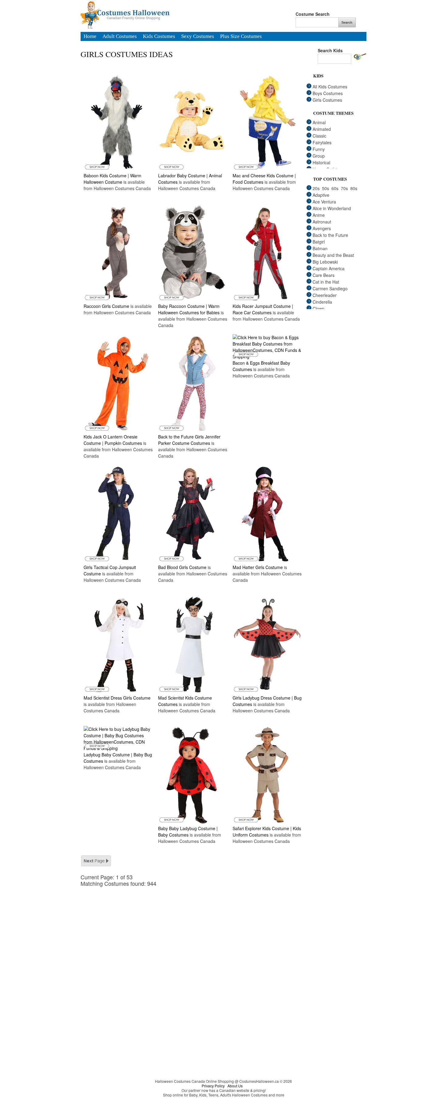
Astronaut (322, 222)
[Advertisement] (196, 929)
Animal (319, 122)
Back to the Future (330, 235)
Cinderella (322, 302)
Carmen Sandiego (330, 288)
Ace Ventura (324, 202)
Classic (319, 136)
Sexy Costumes (197, 36)
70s (344, 188)
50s (325, 188)
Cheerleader (325, 295)
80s (353, 188)
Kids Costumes (159, 36)
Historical (321, 162)
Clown (318, 308)
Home (90, 36)
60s (334, 188)
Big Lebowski (325, 262)
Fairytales (322, 142)
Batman (320, 248)
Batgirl (319, 242)
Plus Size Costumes (241, 36)
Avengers (322, 228)
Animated (322, 129)
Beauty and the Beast (333, 255)
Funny (319, 149)
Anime (319, 215)
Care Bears (323, 275)
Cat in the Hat (326, 282)
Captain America (329, 268)
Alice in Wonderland (332, 208)
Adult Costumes (119, 36)
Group (319, 156)
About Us (235, 1085)
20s (316, 188)
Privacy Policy (213, 1085)
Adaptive (321, 195)
